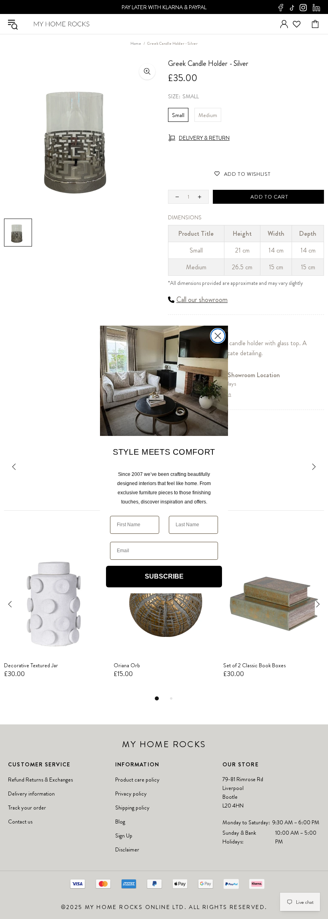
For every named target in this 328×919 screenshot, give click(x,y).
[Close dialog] (218, 336)
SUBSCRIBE (164, 576)
